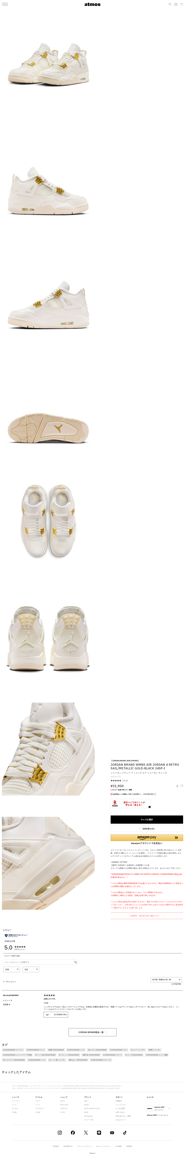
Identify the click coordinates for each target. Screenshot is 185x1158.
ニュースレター (121, 1105)
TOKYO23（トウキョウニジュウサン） (29, 1088)
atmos (62, 1101)
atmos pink (64, 1105)
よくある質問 (120, 1108)
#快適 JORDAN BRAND (56, 1050)
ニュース (150, 1097)
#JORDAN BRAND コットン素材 (157, 1055)
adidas (86, 1105)
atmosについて (121, 1120)
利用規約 (56, 1146)
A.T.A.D (62, 1112)
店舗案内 (119, 1101)
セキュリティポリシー (103, 1146)
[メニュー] (5, 4)
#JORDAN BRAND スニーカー (13, 1050)
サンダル (15, 1108)
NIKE (85, 1101)
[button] (147, 839)
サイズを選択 (147, 819)
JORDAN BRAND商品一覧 (91, 1032)
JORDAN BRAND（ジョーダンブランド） (30, 1086)
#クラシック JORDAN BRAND (69, 1055)
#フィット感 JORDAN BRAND (45, 1055)
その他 (14, 1112)
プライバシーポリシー (84, 1146)
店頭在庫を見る (148, 829)
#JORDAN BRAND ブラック (112, 1055)
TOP (13, 1086)
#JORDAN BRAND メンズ (76, 1050)
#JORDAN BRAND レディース (101, 1060)
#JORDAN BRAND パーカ (36, 1060)
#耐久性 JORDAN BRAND (91, 1055)
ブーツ (14, 1105)
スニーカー (57, 1086)
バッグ (37, 1105)
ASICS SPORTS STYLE (92, 1108)
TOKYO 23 (63, 1108)
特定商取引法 (67, 1146)
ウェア (37, 1101)
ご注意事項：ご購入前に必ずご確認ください (144, 916)
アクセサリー (39, 1108)
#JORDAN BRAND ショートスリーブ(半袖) (17, 1055)
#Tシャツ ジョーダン (138, 1050)
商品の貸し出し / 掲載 (123, 1116)
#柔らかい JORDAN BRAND (78, 1060)
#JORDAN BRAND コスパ (118, 1050)
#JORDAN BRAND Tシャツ (36, 1050)
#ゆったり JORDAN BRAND (97, 1050)
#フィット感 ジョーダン (57, 1060)
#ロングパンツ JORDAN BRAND (14, 1060)
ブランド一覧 (88, 1120)
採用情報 (129, 1146)
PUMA (86, 1112)
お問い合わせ (120, 1112)
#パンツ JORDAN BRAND (134, 1055)
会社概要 (119, 1146)
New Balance (88, 1116)
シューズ (49, 1086)
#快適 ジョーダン (154, 1050)
